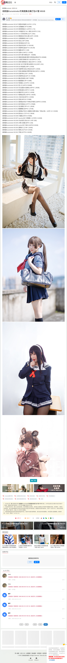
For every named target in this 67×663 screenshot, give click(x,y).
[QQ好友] (43, 518)
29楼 (9, 589)
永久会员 (31, 660)
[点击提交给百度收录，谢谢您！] (2, 14)
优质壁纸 (39, 653)
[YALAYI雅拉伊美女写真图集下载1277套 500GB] (57, 539)
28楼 (9, 599)
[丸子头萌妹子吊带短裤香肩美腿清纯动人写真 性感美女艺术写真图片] (9, 539)
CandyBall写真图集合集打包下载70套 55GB (53, 523)
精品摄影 (34, 653)
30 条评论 (17, 14)
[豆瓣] (50, 518)
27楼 (9, 608)
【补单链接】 (52, 660)
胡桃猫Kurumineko (7, 8)
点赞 (19, 518)
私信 (63, 19)
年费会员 (36, 660)
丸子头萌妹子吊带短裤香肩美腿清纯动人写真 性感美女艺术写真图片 (9, 547)
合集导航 (44, 653)
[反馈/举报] (33, 518)
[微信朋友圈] (46, 518)
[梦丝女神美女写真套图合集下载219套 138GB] (41, 539)
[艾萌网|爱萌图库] (6, 4)
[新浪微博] (41, 518)
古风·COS (15, 8)
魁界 (9, 593)
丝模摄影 (28, 653)
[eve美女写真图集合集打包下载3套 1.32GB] (25, 539)
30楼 (9, 579)
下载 (34, 480)
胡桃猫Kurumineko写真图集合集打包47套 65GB (23, 11)
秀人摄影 (17, 653)
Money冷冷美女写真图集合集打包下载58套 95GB (14, 523)
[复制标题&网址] (53, 518)
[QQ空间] (48, 518)
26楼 (9, 618)
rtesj (9, 574)
